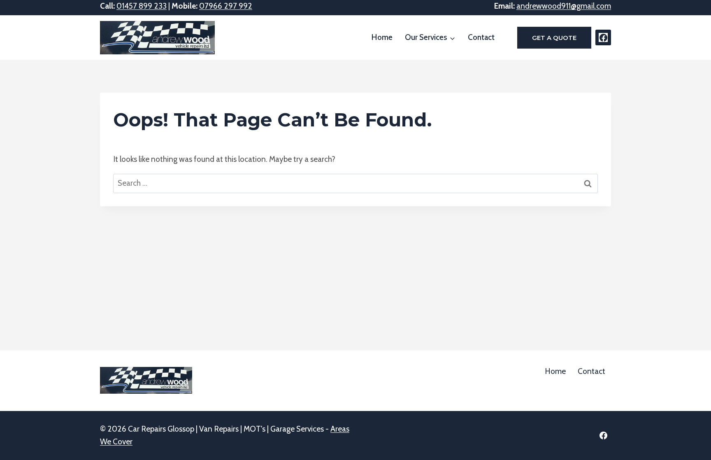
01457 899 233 (141, 6)
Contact (481, 37)
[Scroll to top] (690, 431)
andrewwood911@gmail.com (563, 6)
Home (382, 37)
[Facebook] (603, 37)
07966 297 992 (225, 6)
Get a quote (554, 38)
